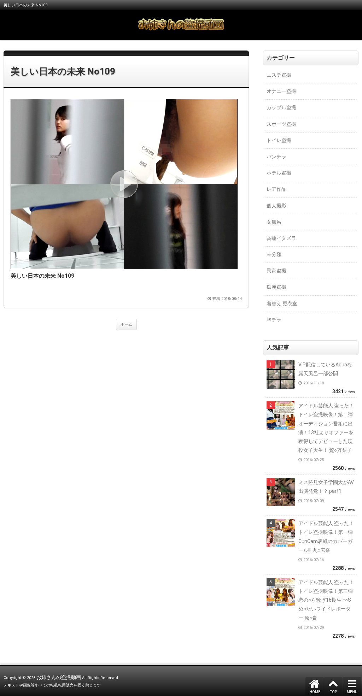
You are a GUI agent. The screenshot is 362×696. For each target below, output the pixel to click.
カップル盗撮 (281, 107)
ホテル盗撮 (279, 173)
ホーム (126, 324)
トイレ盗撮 (279, 140)
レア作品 (276, 189)
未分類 (274, 254)
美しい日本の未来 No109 (63, 71)
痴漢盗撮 (276, 287)
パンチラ (276, 156)
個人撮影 (276, 205)
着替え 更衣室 (282, 303)
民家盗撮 (276, 270)
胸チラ (274, 320)
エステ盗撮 (279, 75)
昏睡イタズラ (281, 238)
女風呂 (274, 222)
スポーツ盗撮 (281, 124)
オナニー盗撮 (281, 91)
